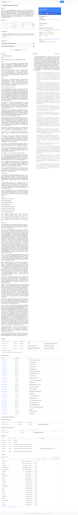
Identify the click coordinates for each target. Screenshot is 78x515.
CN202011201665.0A (5, 424)
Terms (43, 513)
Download (53, 457)
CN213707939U (4, 400)
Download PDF (43, 13)
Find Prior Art (50, 13)
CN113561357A (4, 345)
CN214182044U (4, 393)
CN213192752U (4, 375)
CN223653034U (4, 404)
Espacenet (46, 41)
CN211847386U (4, 384)
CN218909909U (4, 395)
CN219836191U (4, 409)
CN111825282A (4, 364)
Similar (56, 13)
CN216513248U (4, 360)
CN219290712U (4, 391)
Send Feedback (31, 513)
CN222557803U (4, 411)
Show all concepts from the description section (10, 506)
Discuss (54, 41)
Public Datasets (37, 513)
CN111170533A (4, 402)
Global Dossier (50, 41)
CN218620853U (4, 413)
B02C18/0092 (5, 33)
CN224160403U (4, 386)
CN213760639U (4, 389)
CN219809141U (4, 366)
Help (52, 513)
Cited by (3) (43, 39)
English (46, 16)
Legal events (47, 39)
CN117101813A (4, 348)
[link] (18, 35)
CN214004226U (4, 371)
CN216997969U (4, 362)
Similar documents (53, 39)
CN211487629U (4, 382)
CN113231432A (4, 343)
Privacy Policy (48, 513)
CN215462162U (4, 373)
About (26, 513)
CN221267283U (4, 380)
